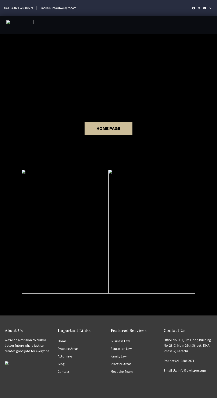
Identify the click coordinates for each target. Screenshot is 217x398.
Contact (64, 371)
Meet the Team (122, 371)
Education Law (121, 348)
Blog (61, 364)
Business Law (120, 341)
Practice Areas (68, 348)
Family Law (119, 356)
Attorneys (65, 356)
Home (62, 341)
